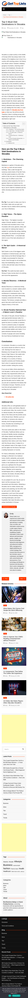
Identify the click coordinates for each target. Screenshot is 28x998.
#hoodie (11, 861)
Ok (10, 995)
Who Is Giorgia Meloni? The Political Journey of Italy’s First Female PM (13, 792)
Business (5, 803)
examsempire (16, 865)
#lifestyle (18, 861)
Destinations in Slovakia (10, 506)
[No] (26, 992)
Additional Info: (11, 143)
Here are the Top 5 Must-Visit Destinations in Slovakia (11, 126)
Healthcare (7, 871)
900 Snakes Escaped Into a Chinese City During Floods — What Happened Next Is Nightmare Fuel (13, 770)
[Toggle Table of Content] (23, 123)
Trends (5, 817)
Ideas (4, 807)
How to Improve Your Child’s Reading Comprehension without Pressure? (13, 638)
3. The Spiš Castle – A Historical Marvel (15, 133)
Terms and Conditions (8, 925)
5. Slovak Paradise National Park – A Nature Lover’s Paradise (16, 139)
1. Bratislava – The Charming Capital (16, 129)
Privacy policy (16, 995)
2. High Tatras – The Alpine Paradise (16, 130)
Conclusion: (9, 141)
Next (21, 578)
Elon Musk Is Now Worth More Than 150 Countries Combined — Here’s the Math (14, 777)
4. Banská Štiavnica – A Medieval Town (16, 136)
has (8, 167)
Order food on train (15, 871)
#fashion (5, 861)
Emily (4, 28)
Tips (23, 28)
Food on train (14, 868)
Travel (5, 814)
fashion (6, 868)
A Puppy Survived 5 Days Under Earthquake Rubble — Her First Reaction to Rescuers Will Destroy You (14, 785)
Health (21, 869)
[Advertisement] (14, 729)
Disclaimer (5, 922)
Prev (6, 578)
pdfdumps (22, 871)
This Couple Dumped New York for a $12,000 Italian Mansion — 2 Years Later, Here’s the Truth (13, 762)
